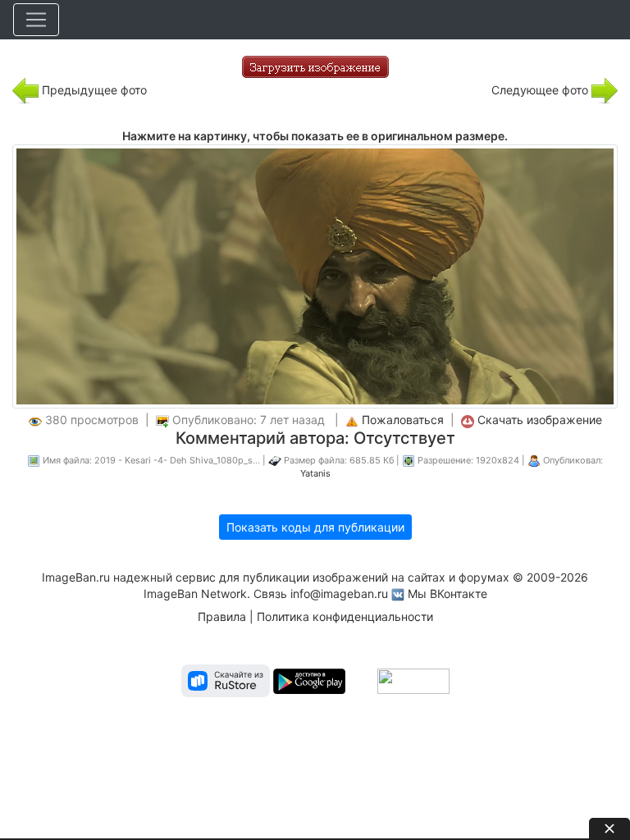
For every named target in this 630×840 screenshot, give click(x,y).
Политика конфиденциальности (345, 616)
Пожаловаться (403, 420)
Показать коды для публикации (315, 527)
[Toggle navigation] (36, 19)
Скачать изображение (539, 420)
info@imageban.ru (339, 593)
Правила (222, 616)
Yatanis (315, 473)
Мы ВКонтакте (447, 593)
